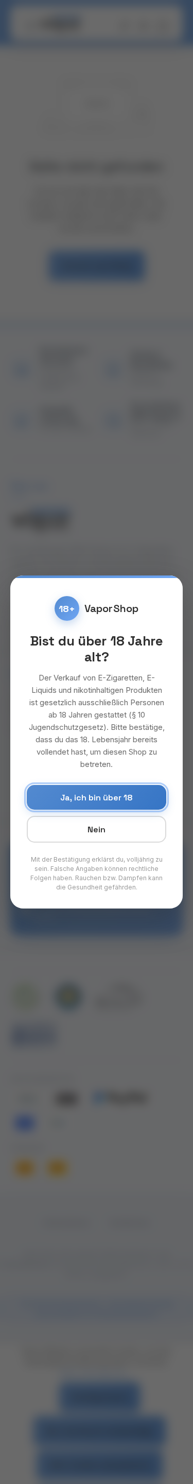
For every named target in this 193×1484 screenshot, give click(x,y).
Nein (96, 829)
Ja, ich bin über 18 (96, 797)
